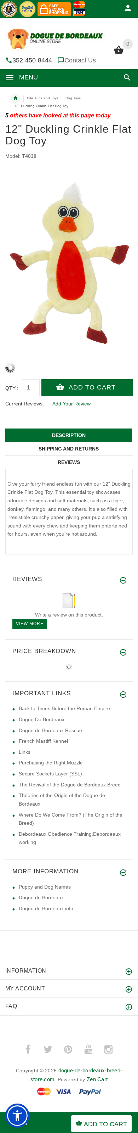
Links (24, 752)
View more (30, 623)
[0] (119, 53)
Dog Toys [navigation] (73, 98)
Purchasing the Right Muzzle (51, 763)
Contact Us (80, 60)
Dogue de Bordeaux (41, 897)
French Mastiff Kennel (43, 741)
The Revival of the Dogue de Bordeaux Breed (70, 784)
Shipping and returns (69, 449)
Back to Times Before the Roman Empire (64, 708)
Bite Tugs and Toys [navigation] (42, 98)
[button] (126, 77)
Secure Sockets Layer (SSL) (50, 773)
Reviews (69, 462)
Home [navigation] (15, 98)
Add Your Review (71, 404)
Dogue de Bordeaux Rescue (50, 730)
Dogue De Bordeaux (41, 719)
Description (69, 435)
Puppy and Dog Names (45, 887)
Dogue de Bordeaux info (46, 908)
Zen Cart (97, 1079)
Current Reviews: (24, 404)
